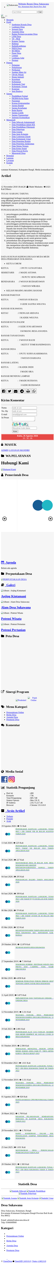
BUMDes (16, 51)
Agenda (10, 562)
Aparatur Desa (18, 32)
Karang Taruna (18, 41)
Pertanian (16, 65)
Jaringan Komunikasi (21, 117)
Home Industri (18, 77)
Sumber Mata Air (19, 72)
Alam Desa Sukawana (16, 607)
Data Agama (17, 132)
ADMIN (4, 450)
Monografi (10, 120)
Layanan (10, 160)
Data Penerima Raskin (21, 141)
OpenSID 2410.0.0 (23, 1261)
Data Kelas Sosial (19, 148)
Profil (8, 22)
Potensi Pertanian (13, 630)
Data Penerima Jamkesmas (23, 144)
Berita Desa (11, 715)
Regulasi (10, 156)
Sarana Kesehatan (19, 108)
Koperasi (15, 89)
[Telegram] (22, 392)
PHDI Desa (17, 48)
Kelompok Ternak (19, 86)
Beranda (9, 20)
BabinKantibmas (19, 46)
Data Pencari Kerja (20, 151)
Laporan (9, 158)
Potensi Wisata (11, 618)
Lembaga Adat (18, 58)
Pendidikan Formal (20, 96)
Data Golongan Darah (21, 136)
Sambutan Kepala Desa (22, 24)
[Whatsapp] (34, 392)
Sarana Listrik (17, 113)
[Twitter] (9, 392)
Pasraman (16, 101)
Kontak (9, 163)
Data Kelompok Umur (21, 139)
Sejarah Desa (17, 29)
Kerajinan (16, 79)
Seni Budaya (17, 91)
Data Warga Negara (20, 146)
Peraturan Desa (12, 719)
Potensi (9, 63)
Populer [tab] (9, 819)
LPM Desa (16, 36)
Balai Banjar (17, 110)
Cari (40, 12)
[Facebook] (3, 392)
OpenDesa (7, 1261)
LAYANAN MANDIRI (19, 450)
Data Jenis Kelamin (20, 134)
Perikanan (16, 70)
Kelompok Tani (18, 84)
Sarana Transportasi (20, 115)
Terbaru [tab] (9, 816)
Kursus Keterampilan (21, 103)
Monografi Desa (18, 153)
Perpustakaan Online (15, 712)
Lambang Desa (18, 27)
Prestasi (15, 60)
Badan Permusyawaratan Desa (25, 34)
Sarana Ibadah (18, 105)
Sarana (9, 94)
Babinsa (15, 44)
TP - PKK (16, 39)
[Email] (16, 392)
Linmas (15, 55)
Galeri (10, 585)
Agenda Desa (12, 717)
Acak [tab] (8, 821)
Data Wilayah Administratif (23, 122)
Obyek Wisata (18, 74)
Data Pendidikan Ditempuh (23, 127)
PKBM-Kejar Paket (20, 98)
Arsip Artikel (15, 810)
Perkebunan (17, 67)
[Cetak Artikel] (28, 392)
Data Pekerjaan (18, 129)
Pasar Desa (16, 53)
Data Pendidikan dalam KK (23, 125)
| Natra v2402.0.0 (38, 1261)
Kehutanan (16, 82)
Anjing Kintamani (13, 596)
